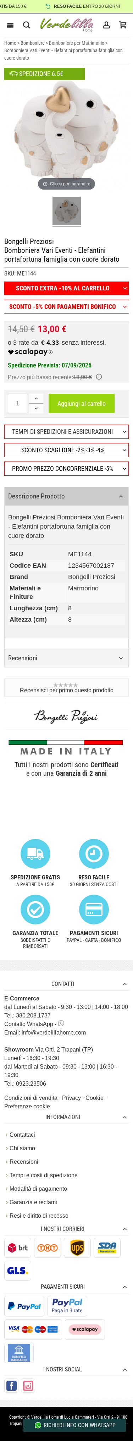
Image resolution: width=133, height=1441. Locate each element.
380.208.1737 (33, 1015)
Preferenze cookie (27, 1106)
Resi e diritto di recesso (39, 1216)
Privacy (72, 1098)
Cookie (95, 1098)
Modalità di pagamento (38, 1189)
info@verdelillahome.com (54, 1033)
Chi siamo (22, 1148)
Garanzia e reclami (33, 1202)
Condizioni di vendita (31, 1098)
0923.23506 (31, 1084)
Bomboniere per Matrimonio (76, 43)
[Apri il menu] (10, 25)
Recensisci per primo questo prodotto (66, 690)
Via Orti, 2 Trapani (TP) (48, 1050)
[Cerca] (26, 25)
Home (10, 43)
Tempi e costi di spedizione (44, 1175)
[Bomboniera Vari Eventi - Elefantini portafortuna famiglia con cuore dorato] (66, 212)
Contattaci (22, 1135)
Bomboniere (33, 43)
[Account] (106, 25)
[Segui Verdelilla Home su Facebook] (11, 1386)
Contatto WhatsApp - (31, 1024)
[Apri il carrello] (122, 25)
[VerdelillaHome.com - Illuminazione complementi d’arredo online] (66, 24)
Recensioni (24, 1162)
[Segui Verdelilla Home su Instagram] (28, 1386)
